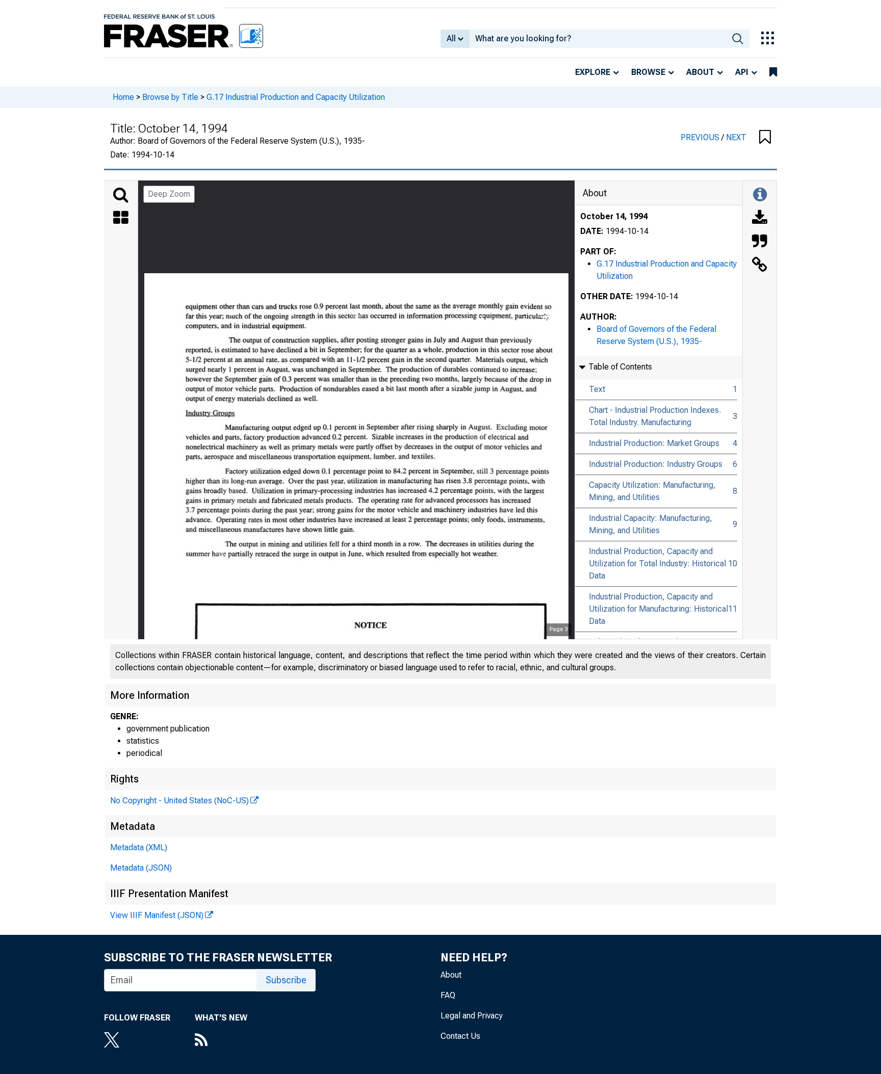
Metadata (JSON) (141, 868)
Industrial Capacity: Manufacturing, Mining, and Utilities (650, 524)
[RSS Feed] (221, 1041)
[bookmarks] (773, 72)
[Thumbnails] (121, 218)
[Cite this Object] (759, 242)
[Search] (121, 195)
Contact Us (460, 1036)
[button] (765, 137)
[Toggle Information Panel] (760, 195)
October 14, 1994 (613, 216)
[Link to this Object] (759, 265)
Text (597, 389)
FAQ (447, 995)
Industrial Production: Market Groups (654, 443)
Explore (592, 72)
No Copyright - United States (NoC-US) (179, 800)
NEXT (736, 137)
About (700, 72)
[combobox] (598, 39)
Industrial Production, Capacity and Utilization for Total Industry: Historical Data (657, 563)
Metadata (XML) (138, 847)
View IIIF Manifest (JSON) (156, 915)
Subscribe (286, 980)
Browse (648, 72)
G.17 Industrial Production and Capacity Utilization (295, 97)
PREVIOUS (701, 137)
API (741, 72)
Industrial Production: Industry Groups (655, 464)
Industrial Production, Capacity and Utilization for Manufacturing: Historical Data (658, 609)
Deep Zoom (169, 194)
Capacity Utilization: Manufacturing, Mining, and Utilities (652, 491)
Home (123, 97)
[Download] (759, 218)
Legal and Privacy (471, 1015)
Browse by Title (170, 97)
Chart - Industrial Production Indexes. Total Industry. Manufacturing (655, 416)
